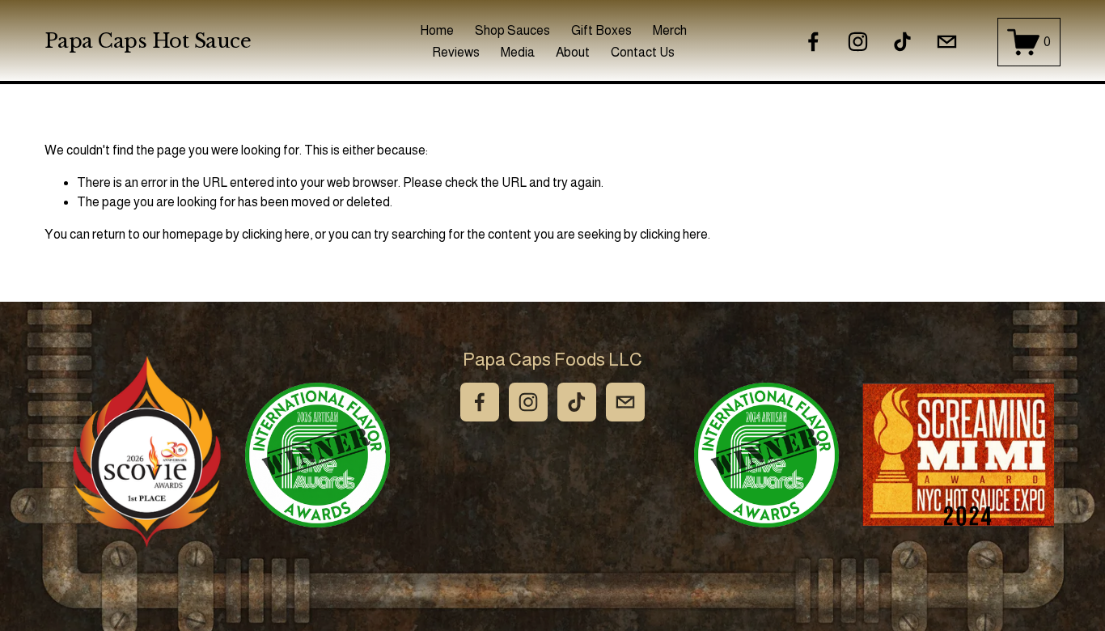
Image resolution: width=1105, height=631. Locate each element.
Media (518, 52)
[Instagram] (858, 41)
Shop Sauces (512, 30)
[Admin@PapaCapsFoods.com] (947, 41)
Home (437, 30)
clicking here (276, 234)
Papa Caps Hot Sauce (148, 41)
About (573, 52)
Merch (670, 30)
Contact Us (643, 52)
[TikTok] (902, 41)
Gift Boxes (601, 30)
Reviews (456, 52)
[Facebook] (813, 41)
